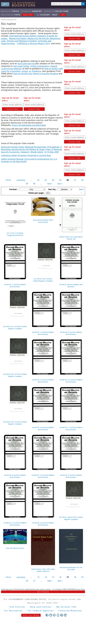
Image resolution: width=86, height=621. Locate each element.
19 (82, 577)
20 (27, 580)
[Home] (19, 5)
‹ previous (20, 180)
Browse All (10, 11)
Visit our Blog (31, 615)
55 (60, 180)
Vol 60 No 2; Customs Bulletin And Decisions (43, 381)
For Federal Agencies (41, 610)
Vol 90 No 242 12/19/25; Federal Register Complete (15, 375)
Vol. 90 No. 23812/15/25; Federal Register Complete (71, 518)
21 (34, 580)
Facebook (47, 615)
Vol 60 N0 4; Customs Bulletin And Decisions (15, 476)
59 (27, 183)
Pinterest (61, 615)
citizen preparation (39, 66)
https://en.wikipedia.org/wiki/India (28, 125)
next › (50, 183)
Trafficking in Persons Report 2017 (33, 43)
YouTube (58, 615)
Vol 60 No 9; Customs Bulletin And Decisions (71, 333)
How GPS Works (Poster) (15, 548)
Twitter (50, 615)
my (43, 15)
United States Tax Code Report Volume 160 (71, 238)
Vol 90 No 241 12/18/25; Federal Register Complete (15, 327)
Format (13, 189)
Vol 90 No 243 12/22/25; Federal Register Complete (15, 423)
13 (38, 577)
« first (8, 180)
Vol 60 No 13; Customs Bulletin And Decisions (15, 524)
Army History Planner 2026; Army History (43, 221)
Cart (63, 15)
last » (60, 183)
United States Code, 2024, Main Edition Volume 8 (43, 570)
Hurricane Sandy (21, 66)
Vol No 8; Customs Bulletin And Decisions (71, 285)
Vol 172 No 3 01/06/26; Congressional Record (15, 234)
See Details (43, 592)
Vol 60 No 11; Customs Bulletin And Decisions (71, 428)
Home (3, 19)
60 (34, 183)
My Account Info (66, 606)
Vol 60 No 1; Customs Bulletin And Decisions (43, 333)
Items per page (36, 193)
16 (60, 577)
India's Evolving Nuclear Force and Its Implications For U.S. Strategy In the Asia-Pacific (29, 160)
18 (75, 577)
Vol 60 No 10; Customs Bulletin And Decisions (71, 381)
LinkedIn (65, 615)
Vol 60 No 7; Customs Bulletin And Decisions (15, 285)
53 (45, 180)
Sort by (52, 189)
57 (75, 180)
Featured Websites (70, 610)
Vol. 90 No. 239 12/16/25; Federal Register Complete (43, 280)
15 (53, 577)
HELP (54, 15)
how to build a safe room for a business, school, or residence (32, 69)
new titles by (17, 15)
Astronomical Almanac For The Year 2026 (71, 568)
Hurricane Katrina (26, 63)
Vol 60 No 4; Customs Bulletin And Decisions (43, 428)
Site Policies (17, 606)
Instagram (54, 615)
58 (82, 180)
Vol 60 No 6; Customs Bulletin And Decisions (43, 524)
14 (45, 577)
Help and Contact (41, 606)
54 (53, 180)
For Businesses (13, 610)
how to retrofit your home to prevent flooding (35, 73)
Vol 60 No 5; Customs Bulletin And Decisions (71, 476)
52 (38, 180)
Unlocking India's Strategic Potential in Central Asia (26, 155)
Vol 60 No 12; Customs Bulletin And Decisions (43, 476)
